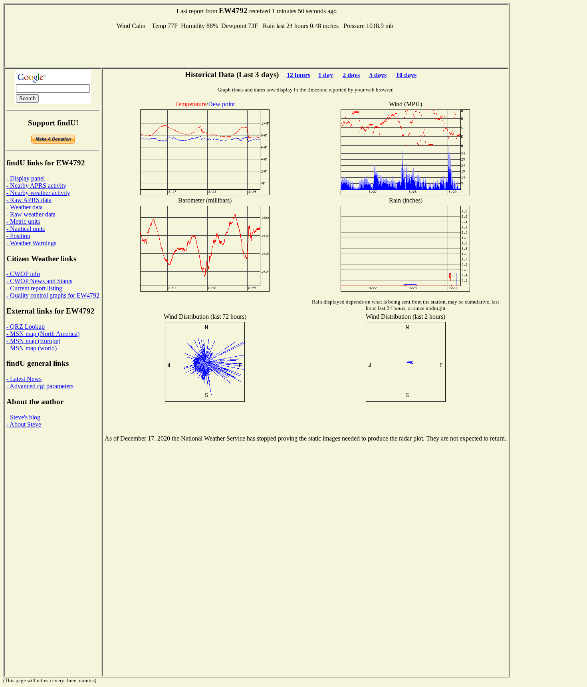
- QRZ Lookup (25, 326)
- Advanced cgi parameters (39, 386)
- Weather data (24, 207)
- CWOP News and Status (39, 281)
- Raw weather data (31, 214)
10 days (406, 74)
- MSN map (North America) (42, 333)
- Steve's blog (23, 417)
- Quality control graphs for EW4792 (52, 295)
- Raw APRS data (29, 200)
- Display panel (25, 178)
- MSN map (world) (31, 348)
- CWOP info (23, 273)
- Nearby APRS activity (36, 185)
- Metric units (23, 221)
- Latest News (24, 378)
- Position (18, 235)
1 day (325, 74)
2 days (351, 74)
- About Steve (23, 424)
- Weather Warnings (31, 243)
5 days (378, 74)
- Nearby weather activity (38, 192)
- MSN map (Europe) (33, 341)
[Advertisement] (256, 48)
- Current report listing (34, 288)
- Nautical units (25, 228)
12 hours (298, 74)
